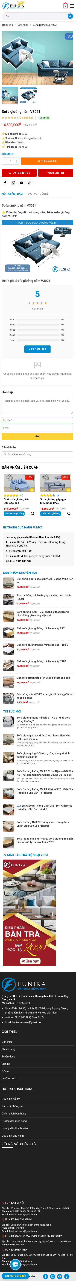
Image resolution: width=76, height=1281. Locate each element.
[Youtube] (21, 182)
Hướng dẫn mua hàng (14, 1121)
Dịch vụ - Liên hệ (38, 193)
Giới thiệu (7, 1041)
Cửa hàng (22, 24)
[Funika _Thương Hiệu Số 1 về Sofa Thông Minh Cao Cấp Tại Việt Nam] (13, 5)
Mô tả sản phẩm (12, 193)
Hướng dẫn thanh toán (15, 1128)
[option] (37, 58)
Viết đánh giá (37, 349)
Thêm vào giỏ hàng (14, 513)
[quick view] (33, 513)
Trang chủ (7, 24)
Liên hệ (6, 1063)
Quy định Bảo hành (13, 1135)
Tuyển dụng (8, 1056)
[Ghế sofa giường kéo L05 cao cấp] (19, 483)
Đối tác (6, 1071)
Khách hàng (8, 1049)
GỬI (37, 436)
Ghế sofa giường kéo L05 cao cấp (17, 501)
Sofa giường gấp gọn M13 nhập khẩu (53, 501)
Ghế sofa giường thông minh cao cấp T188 (41, 661)
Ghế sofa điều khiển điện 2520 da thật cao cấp (43, 677)
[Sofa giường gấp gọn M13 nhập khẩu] (55, 483)
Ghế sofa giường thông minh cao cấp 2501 (41, 628)
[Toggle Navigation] (72, 6)
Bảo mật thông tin (12, 1106)
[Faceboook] (5, 182)
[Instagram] (13, 182)
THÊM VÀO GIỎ (49, 161)
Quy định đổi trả (11, 1098)
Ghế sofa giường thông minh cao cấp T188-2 (42, 644)
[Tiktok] (29, 182)
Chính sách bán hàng (14, 1113)
